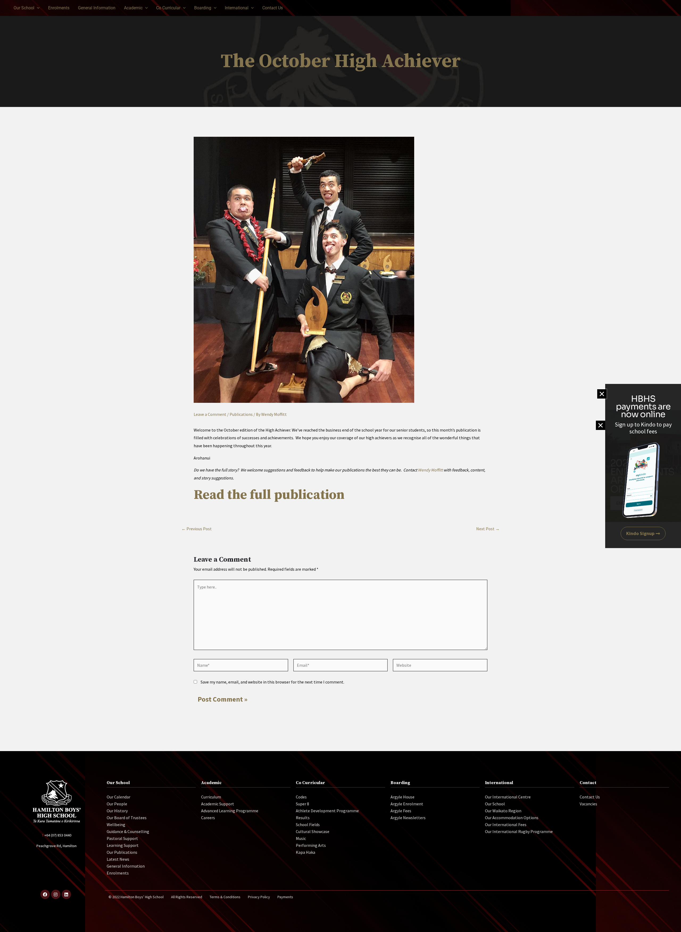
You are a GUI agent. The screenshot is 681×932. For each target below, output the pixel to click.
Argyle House (402, 797)
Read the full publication (269, 495)
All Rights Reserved (186, 896)
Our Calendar (118, 797)
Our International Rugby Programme (519, 831)
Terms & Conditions (225, 896)
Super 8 (302, 803)
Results (303, 817)
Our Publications (122, 852)
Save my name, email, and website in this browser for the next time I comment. (272, 682)
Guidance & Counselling (128, 831)
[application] (37, 8)
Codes (301, 797)
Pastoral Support (122, 838)
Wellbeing (116, 824)
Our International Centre (508, 797)
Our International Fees (505, 824)
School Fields (308, 824)
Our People (117, 803)
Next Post (488, 529)
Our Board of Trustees (127, 817)
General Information (126, 866)
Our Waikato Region (503, 810)
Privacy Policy (259, 896)
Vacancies (588, 803)
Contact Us (590, 797)
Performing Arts (311, 845)
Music (301, 838)
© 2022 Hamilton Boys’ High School (136, 896)
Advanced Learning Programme (229, 810)
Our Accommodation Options (511, 817)
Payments (285, 896)
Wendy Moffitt (430, 470)
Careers (208, 817)
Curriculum (211, 797)
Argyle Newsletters (408, 817)
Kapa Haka (305, 852)
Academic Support (217, 803)
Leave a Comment (210, 414)
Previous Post (196, 529)
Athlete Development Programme (327, 810)
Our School (495, 803)
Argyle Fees (401, 810)
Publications (241, 414)
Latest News (118, 859)
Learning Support (123, 845)
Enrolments (118, 873)
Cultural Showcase (312, 831)
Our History (117, 810)
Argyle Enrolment (407, 803)
